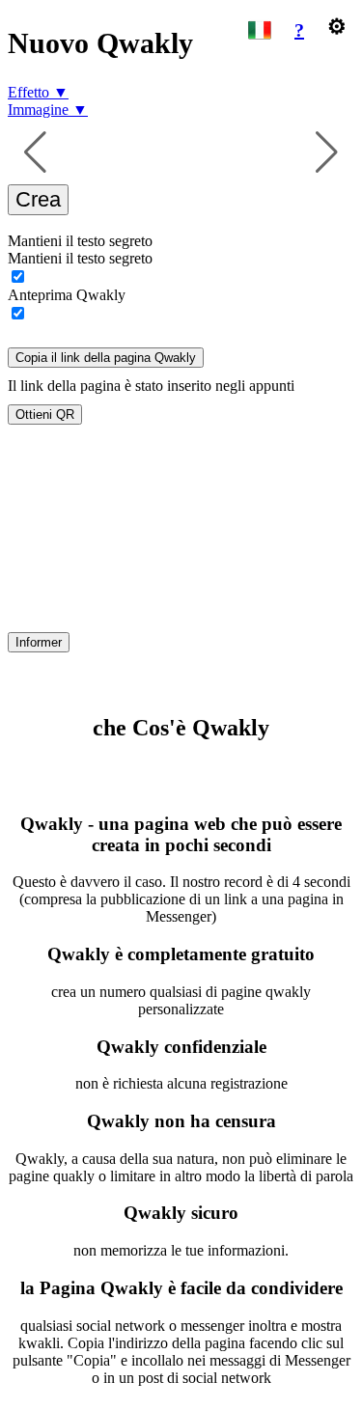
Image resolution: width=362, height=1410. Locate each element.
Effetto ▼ (38, 92)
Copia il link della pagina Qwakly (105, 357)
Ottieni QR (44, 414)
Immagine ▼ (48, 109)
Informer (38, 642)
